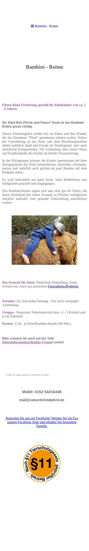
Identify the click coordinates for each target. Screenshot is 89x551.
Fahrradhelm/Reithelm (63, 286)
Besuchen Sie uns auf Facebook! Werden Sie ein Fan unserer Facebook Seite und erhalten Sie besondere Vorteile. (42, 422)
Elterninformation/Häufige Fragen (27, 342)
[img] (44, 11)
